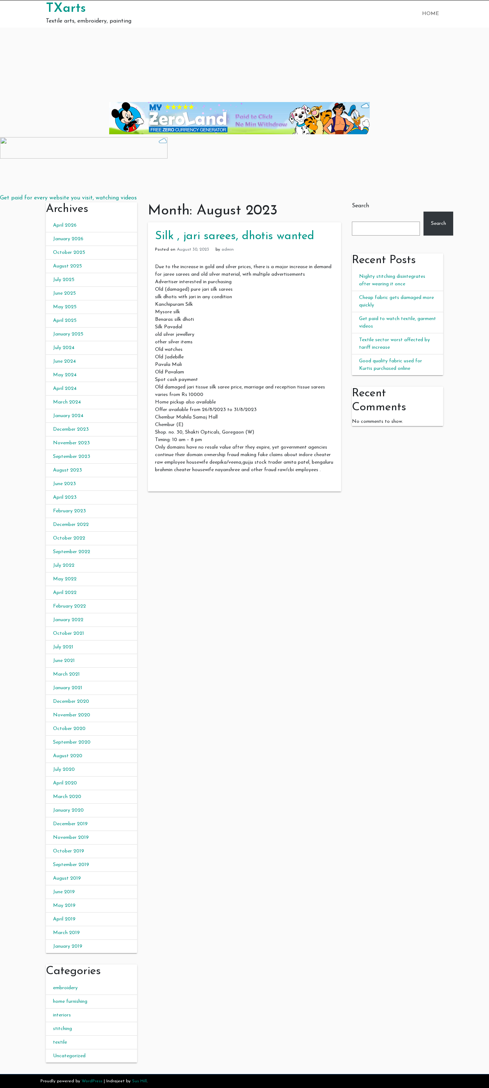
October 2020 (69, 728)
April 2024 (65, 388)
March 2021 (66, 674)
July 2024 (63, 347)
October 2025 (69, 252)
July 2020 (64, 769)
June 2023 (64, 484)
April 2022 (65, 592)
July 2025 (63, 279)
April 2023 (65, 497)
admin (228, 249)
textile (60, 1042)
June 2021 (64, 660)
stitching (62, 1028)
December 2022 (71, 524)
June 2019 (64, 892)
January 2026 (68, 239)
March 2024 (67, 402)
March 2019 (66, 932)
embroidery (65, 988)
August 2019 (67, 878)
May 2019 (64, 905)
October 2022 (69, 538)
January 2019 (67, 946)
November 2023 (71, 443)
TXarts (66, 8)
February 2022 (69, 606)
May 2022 (65, 579)
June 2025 (64, 293)
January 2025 (68, 334)
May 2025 (65, 307)
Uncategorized (69, 1056)
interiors (62, 1015)
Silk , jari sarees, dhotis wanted (234, 236)
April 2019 (64, 919)
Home (430, 13)
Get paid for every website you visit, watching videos (68, 198)
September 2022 (71, 552)
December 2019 (70, 824)
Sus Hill (139, 1081)
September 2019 (71, 864)
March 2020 (67, 796)
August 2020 (67, 756)
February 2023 (69, 511)
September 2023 (71, 456)
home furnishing (70, 1001)
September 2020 (72, 742)
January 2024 (68, 416)
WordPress (92, 1081)
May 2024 (65, 375)
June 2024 (64, 361)
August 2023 (67, 470)
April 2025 (65, 320)
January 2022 (68, 620)
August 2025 (67, 266)
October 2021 (68, 633)
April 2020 (65, 783)
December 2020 (71, 701)
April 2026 (65, 225)
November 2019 (71, 837)
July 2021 (63, 647)
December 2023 (71, 429)
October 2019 (68, 851)
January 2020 (68, 810)
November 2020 (71, 715)
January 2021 (67, 688)
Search (360, 206)
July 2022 (63, 565)
